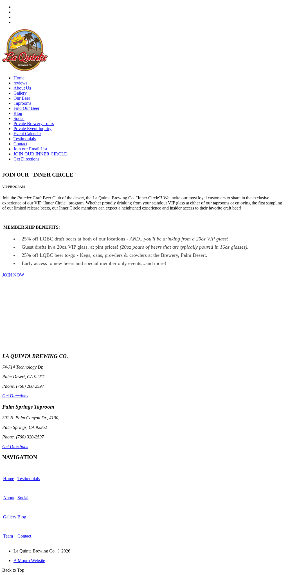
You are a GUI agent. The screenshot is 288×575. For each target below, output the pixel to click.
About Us (22, 88)
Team (8, 536)
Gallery (20, 93)
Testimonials (25, 138)
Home (19, 77)
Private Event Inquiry (32, 128)
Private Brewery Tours (34, 123)
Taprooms (22, 103)
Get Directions (26, 159)
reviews (20, 83)
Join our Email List (30, 148)
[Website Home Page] (25, 69)
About (8, 497)
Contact (20, 143)
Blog (18, 113)
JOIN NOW (13, 275)
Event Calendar (27, 133)
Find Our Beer (26, 108)
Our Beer (22, 98)
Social (19, 118)
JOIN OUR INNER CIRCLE (40, 153)
